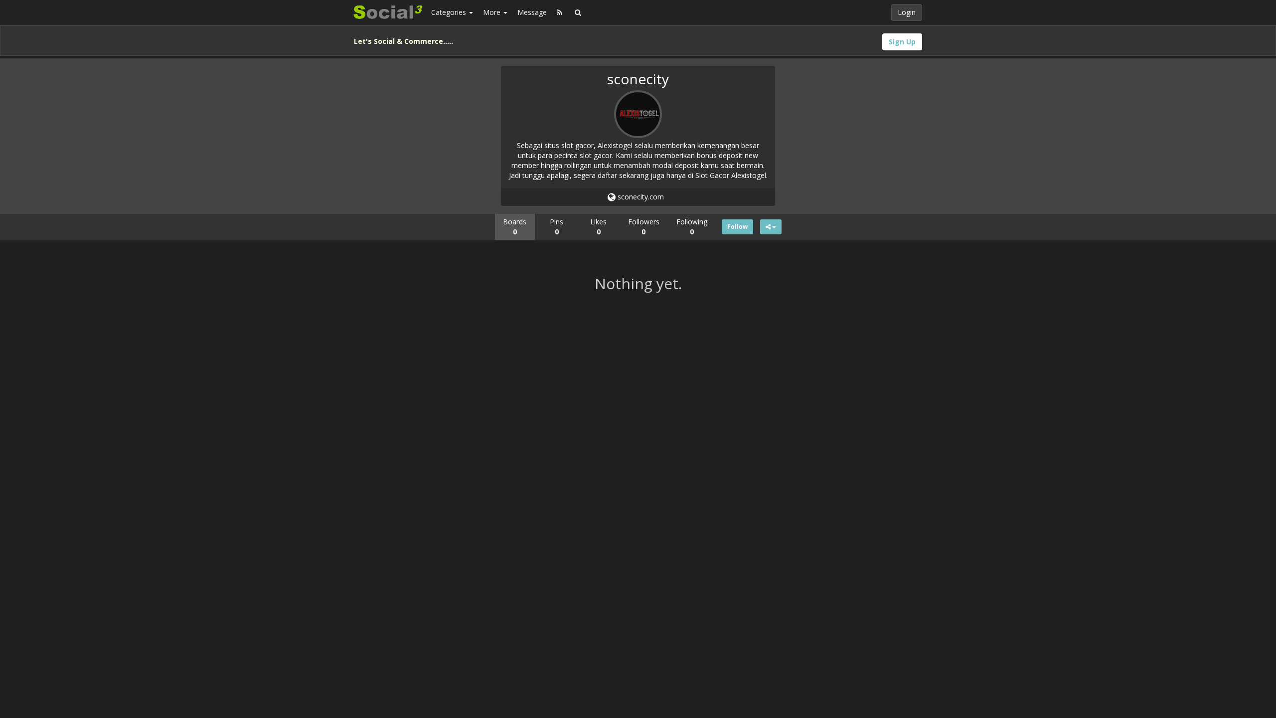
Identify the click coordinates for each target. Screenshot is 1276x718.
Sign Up (902, 41)
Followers (643, 226)
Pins (556, 226)
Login (907, 12)
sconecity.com (640, 196)
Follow (737, 226)
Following (691, 226)
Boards (514, 226)
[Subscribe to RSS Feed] (559, 12)
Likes (598, 226)
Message (532, 12)
